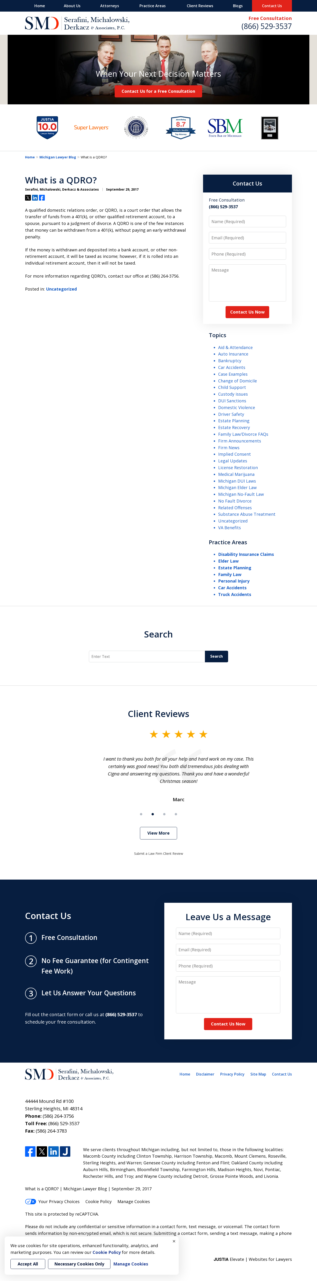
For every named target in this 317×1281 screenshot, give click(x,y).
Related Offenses (235, 507)
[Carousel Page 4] (176, 814)
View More (158, 833)
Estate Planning (233, 420)
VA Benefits (229, 527)
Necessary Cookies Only (79, 1264)
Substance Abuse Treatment (246, 514)
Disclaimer (205, 1074)
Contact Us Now (247, 312)
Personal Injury (233, 581)
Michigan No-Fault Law (241, 494)
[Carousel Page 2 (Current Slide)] (152, 814)
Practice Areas (152, 5)
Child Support (232, 387)
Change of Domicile (237, 381)
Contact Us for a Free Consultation (158, 91)
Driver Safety (231, 414)
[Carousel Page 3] (164, 814)
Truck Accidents (234, 594)
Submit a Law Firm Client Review (158, 853)
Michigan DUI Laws (237, 481)
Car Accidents (231, 367)
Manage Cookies (133, 1201)
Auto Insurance (233, 354)
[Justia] (65, 1151)
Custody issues (233, 394)
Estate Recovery (234, 427)
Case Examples (233, 374)
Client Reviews (200, 5)
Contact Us (272, 5)
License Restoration (238, 467)
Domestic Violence (236, 407)
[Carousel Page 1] (141, 814)
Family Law (229, 574)
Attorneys (109, 5)
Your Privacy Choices (59, 1201)
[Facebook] (30, 1151)
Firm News (228, 447)
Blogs (238, 5)
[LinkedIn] (53, 1151)
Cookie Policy (98, 1201)
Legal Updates (232, 461)
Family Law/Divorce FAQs (243, 434)
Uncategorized (61, 289)
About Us (72, 5)
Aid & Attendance (235, 347)
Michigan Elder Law (237, 487)
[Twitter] (42, 1151)
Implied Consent (234, 454)
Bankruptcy (229, 360)
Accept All (28, 1264)
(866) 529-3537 (267, 26)
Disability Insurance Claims (246, 554)
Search (158, 634)
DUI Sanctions (232, 401)
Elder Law (228, 561)
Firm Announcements (239, 441)
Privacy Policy (232, 1074)
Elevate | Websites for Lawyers (253, 1259)
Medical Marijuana (236, 474)
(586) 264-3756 (58, 1116)
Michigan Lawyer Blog (57, 157)
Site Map (258, 1074)
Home (39, 5)
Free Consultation (270, 18)
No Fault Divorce (235, 501)
